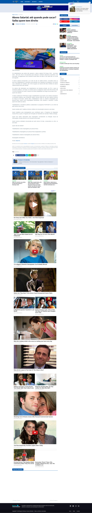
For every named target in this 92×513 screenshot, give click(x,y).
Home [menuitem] (22, 1)
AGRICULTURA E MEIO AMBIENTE (70, 90)
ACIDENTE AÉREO (70, 80)
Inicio (70, 511)
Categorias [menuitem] (27, 1)
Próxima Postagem (53, 500)
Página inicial (15, 14)
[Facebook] (53, 24)
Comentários (75, 25)
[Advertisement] (35, 36)
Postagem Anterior (16, 500)
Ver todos (56, 167)
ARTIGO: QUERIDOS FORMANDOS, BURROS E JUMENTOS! (72, 31)
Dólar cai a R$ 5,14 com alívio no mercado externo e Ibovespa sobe (18, 183)
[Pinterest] (32, 155)
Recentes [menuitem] (34, 1)
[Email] (35, 155)
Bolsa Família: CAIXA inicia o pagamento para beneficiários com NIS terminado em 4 (51, 183)
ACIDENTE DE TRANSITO (70, 82)
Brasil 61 (18, 140)
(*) (70, 77)
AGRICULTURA (70, 88)
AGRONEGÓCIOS (70, 93)
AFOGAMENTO (70, 86)
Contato (78, 511)
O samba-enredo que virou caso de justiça (69, 63)
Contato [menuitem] (40, 1)
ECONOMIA (20, 14)
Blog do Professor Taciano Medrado (26, 511)
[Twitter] (55, 24)
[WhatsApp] (57, 24)
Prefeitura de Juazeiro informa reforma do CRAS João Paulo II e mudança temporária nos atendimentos (69, 69)
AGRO (70, 91)
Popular (65, 25)
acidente (70, 79)
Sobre (74, 511)
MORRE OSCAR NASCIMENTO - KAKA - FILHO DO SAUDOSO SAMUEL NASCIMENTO (72, 46)
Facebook (25, 143)
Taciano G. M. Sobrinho (24, 160)
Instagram (32, 143)
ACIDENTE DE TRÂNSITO (70, 84)
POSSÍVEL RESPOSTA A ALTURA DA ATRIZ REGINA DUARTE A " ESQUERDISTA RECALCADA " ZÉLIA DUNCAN (73, 38)
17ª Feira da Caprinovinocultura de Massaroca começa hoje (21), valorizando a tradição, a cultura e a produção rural (69, 58)
